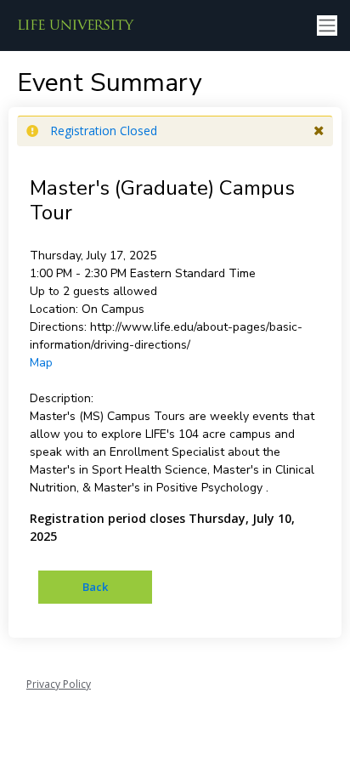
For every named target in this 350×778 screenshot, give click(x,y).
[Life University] (76, 25)
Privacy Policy (58, 684)
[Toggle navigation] (327, 26)
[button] (319, 130)
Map (41, 363)
